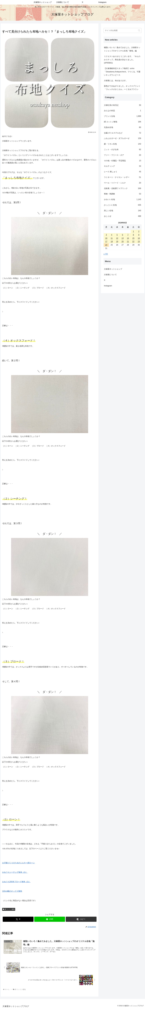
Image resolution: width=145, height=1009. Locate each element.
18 (112, 241)
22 (133, 241)
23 (139, 241)
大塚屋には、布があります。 (116, 81)
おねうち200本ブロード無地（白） (16, 882)
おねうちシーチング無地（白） (15, 872)
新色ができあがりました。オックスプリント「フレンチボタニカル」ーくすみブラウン (122, 87)
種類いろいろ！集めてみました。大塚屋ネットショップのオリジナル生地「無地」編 (122, 49)
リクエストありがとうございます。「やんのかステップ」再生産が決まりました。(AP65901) (122, 59)
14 (128, 238)
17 (106, 241)
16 (139, 238)
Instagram (110, 286)
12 (117, 238)
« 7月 (106, 254)
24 (106, 245)
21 (128, 241)
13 (123, 238)
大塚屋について (112, 275)
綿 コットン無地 (9, 909)
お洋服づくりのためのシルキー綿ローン (18, 863)
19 (117, 241)
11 (112, 238)
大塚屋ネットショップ (113, 269)
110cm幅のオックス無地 (12, 891)
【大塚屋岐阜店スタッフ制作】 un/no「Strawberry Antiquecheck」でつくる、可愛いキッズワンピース (122, 71)
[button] (81, 919)
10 (106, 238)
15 (133, 238)
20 (123, 241)
